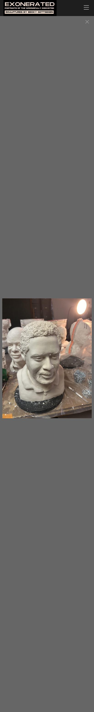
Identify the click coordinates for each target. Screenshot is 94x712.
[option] (47, 360)
